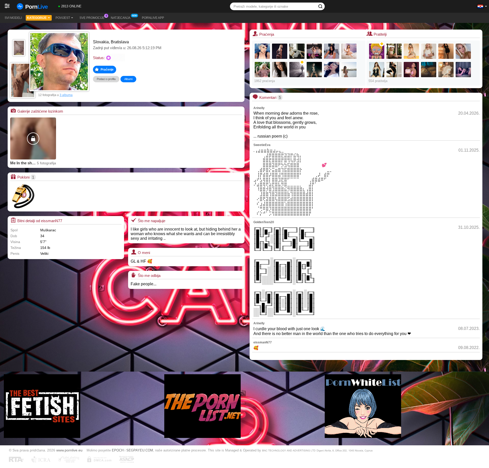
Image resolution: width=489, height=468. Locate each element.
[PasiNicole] (331, 69)
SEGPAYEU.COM (139, 450)
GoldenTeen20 (263, 222)
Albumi (128, 79)
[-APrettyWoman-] (377, 69)
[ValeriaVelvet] (446, 69)
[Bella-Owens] (428, 69)
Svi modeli (13, 18)
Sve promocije (91, 18)
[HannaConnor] (428, 51)
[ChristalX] (314, 51)
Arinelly (259, 108)
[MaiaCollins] (394, 51)
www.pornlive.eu (69, 450)
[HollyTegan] (349, 51)
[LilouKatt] (463, 51)
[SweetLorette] (279, 51)
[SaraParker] (314, 69)
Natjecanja (120, 18)
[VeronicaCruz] (446, 51)
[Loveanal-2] (377, 51)
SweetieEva (261, 145)
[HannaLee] (463, 69)
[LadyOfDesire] (349, 69)
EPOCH (118, 450)
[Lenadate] (297, 51)
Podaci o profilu (106, 79)
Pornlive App (153, 18)
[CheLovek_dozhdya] (297, 69)
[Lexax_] (262, 51)
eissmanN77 (262, 342)
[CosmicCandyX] (411, 69)
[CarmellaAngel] (262, 69)
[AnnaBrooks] (411, 51)
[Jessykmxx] (331, 51)
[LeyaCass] (394, 69)
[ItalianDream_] (279, 69)
